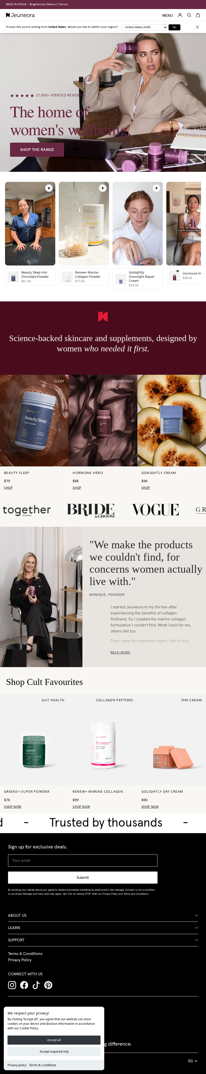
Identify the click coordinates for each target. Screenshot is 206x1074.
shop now (81, 806)
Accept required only (54, 1051)
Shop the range (37, 150)
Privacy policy (17, 1065)
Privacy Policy (19, 960)
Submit (83, 878)
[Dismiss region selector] (197, 27)
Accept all (54, 1040)
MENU (167, 15)
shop (8, 488)
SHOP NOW (12, 806)
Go (174, 27)
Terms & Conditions (42, 1065)
